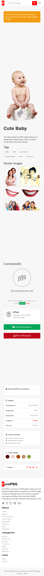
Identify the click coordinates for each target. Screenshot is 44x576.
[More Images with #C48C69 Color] (24, 457)
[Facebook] (27, 467)
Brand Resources (8, 516)
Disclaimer (5, 524)
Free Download (22, 327)
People (35, 420)
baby (7, 152)
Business (5, 541)
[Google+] (34, 467)
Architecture (6, 539)
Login (28, 303)
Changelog (5, 529)
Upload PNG (6, 522)
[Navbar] (39, 3)
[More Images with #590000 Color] (7, 457)
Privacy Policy (7, 519)
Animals (4, 536)
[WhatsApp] (37, 467)
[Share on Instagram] (10, 503)
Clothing (5, 549)
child (14, 152)
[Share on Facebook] (7, 503)
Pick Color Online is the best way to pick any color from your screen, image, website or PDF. (22, 16)
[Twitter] (30, 467)
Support (4, 514)
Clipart (4, 546)
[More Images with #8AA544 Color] (29, 457)
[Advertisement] (22, 47)
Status (4, 527)
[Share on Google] (20, 503)
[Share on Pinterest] (15, 503)
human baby (10, 156)
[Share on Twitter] (3, 503)
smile (20, 156)
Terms (4, 511)
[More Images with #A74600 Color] (18, 457)
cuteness (29, 156)
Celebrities (5, 544)
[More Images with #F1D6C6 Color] (13, 457)
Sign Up (22, 303)
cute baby (23, 152)
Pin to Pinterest (23, 335)
